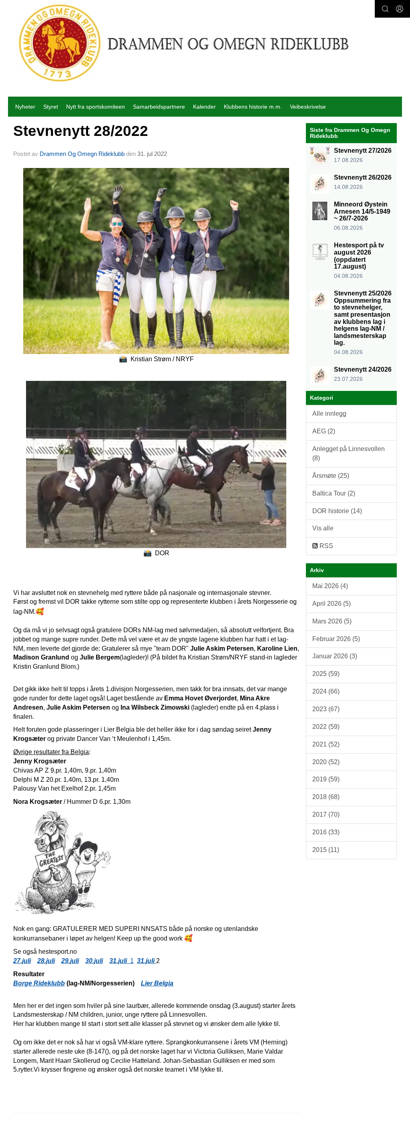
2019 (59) (326, 779)
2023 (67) (326, 709)
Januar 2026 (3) (334, 656)
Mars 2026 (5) (332, 621)
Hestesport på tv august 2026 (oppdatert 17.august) (359, 256)
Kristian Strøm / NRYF (156, 359)
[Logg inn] (399, 9)
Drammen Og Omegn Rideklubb (82, 153)
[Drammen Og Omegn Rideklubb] (184, 43)
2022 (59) (326, 726)
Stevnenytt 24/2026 (363, 369)
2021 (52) (326, 744)
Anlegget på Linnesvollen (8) (348, 453)
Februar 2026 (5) (336, 638)
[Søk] (385, 9)
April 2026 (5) (331, 603)
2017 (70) (326, 814)
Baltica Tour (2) (333, 493)
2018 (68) (326, 796)
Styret (50, 106)
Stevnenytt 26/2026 (363, 177)
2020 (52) (326, 762)
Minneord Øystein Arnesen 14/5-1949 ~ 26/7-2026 (362, 211)
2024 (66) (326, 691)
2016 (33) (326, 832)
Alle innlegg (329, 413)
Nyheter (25, 106)
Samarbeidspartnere (159, 106)
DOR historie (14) (337, 511)
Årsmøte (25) (330, 475)
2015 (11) (325, 849)
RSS (325, 545)
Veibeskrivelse (308, 106)
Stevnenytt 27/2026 (363, 150)
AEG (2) (323, 431)
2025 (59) (326, 673)
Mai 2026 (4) (330, 586)
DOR (156, 553)
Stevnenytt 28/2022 (80, 131)
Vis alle (323, 528)
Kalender (204, 106)
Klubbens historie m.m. (253, 106)
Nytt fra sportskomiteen (95, 106)
